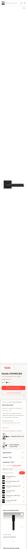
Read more (5, 428)
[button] (13, 541)
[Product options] (22, 514)
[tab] (4, 466)
